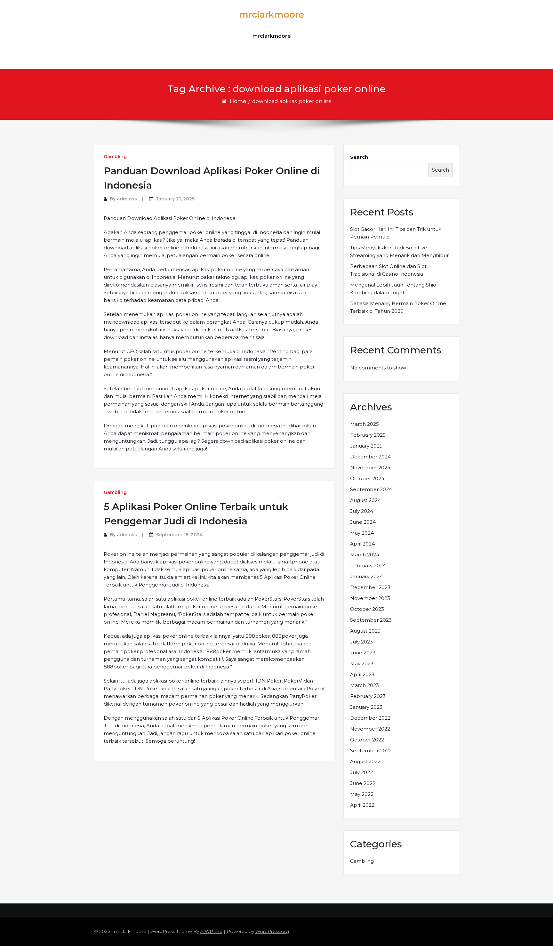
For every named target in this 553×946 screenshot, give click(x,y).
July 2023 (361, 642)
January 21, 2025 (175, 199)
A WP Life (211, 931)
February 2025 (368, 435)
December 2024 (370, 457)
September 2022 (371, 751)
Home (238, 101)
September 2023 (371, 620)
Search (359, 157)
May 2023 (361, 663)
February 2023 (368, 696)
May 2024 (362, 533)
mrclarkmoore (271, 14)
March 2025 (364, 424)
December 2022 (370, 718)
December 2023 (370, 587)
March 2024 (364, 555)
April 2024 (362, 544)
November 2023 (370, 598)
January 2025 (366, 446)
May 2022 (361, 794)
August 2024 (365, 500)
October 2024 (367, 478)
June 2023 (362, 653)
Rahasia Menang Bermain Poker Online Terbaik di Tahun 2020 (398, 307)
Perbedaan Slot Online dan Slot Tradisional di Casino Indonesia (388, 270)
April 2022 (362, 805)
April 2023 (362, 674)
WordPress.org (272, 931)
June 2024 (363, 522)
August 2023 (365, 631)
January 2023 (366, 707)
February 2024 (368, 565)
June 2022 (362, 783)
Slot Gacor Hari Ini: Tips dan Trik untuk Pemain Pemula (395, 233)
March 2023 (364, 685)
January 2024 (366, 576)
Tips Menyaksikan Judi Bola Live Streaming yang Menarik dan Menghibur (399, 251)
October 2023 (367, 609)
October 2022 (367, 740)
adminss (127, 199)
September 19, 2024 (179, 535)
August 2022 (365, 761)
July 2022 (361, 772)
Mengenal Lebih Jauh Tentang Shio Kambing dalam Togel (393, 288)
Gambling (115, 156)
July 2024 (361, 511)
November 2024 (370, 468)
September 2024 (371, 489)
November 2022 (370, 729)
